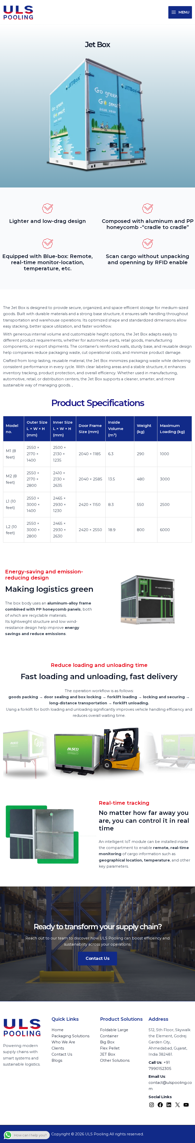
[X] (177, 1106)
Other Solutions (114, 1060)
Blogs (57, 1060)
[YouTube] (186, 1106)
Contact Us (62, 1054)
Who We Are (63, 1042)
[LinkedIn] (169, 1106)
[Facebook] (160, 1106)
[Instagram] (152, 1106)
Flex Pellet (110, 1048)
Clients (58, 1048)
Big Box (107, 1042)
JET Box (107, 1054)
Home (57, 1030)
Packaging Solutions (70, 1036)
